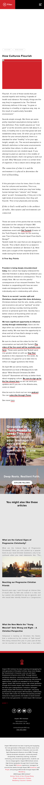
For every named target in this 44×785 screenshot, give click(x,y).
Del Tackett (26, 230)
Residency (22, 772)
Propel (7, 769)
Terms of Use (20, 776)
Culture (7, 49)
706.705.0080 (21, 730)
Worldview (19, 49)
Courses (22, 780)
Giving (12, 776)
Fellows (18, 765)
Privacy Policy (29, 776)
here (13, 400)
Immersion (33, 767)
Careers (29, 780)
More (4, 703)
